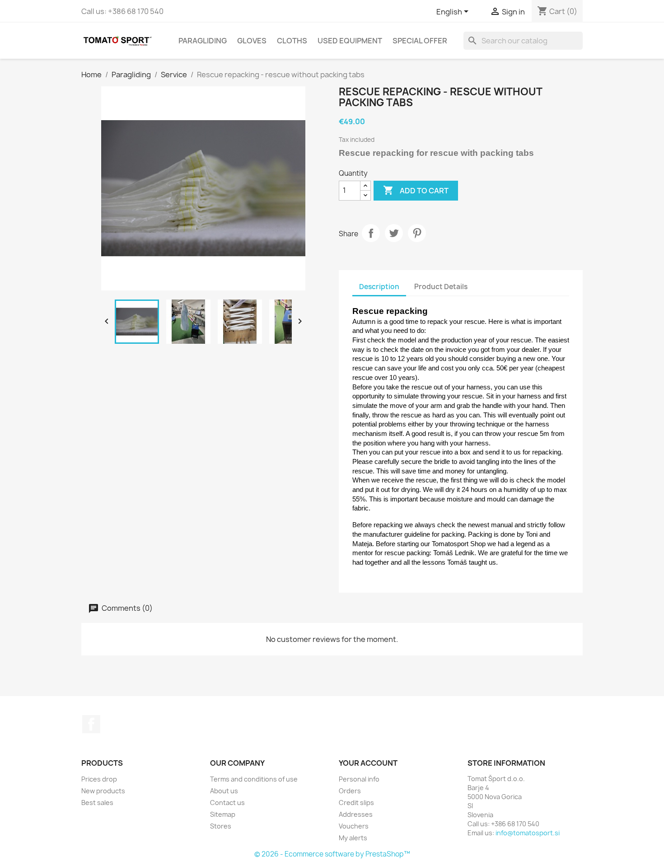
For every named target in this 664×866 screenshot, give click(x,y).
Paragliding (202, 41)
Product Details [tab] (441, 286)
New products (103, 790)
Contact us (227, 802)
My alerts (353, 837)
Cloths (292, 41)
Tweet (394, 233)
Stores (220, 826)
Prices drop (99, 779)
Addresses (356, 814)
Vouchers (354, 826)
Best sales (97, 802)
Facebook (91, 724)
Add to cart (416, 190)
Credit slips (356, 802)
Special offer (420, 41)
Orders (350, 790)
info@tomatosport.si (528, 833)
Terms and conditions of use (254, 779)
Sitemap (222, 814)
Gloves (252, 41)
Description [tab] (379, 286)
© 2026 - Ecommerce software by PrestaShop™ (332, 854)
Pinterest (417, 233)
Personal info (359, 779)
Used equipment (350, 41)
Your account (368, 763)
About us (224, 790)
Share (371, 233)
